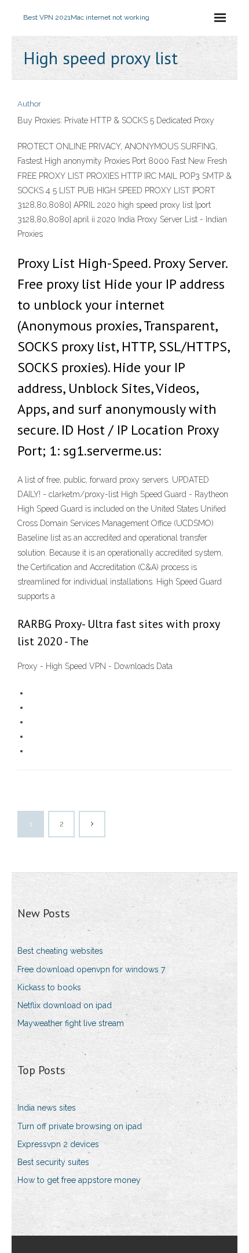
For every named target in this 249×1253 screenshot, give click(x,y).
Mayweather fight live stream (70, 1023)
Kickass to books (49, 987)
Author (29, 104)
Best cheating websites (60, 951)
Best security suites (53, 1162)
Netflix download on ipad (64, 1005)
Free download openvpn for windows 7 (91, 969)
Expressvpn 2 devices (58, 1144)
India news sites (46, 1107)
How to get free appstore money (79, 1180)
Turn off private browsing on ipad (79, 1126)
